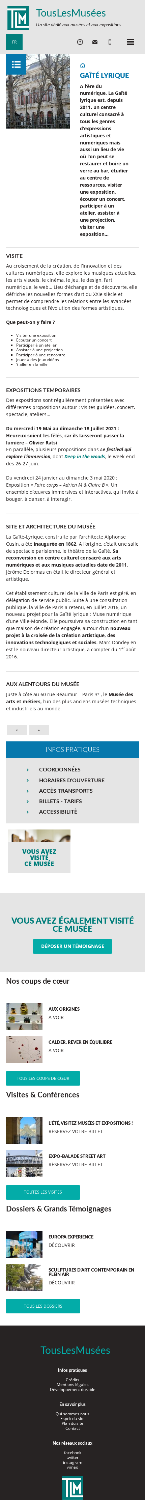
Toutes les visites (43, 1192)
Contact (72, 1428)
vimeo (72, 1467)
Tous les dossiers (43, 1306)
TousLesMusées (71, 13)
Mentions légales (73, 1384)
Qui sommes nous (72, 1414)
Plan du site (72, 1423)
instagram (72, 1462)
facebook (72, 1452)
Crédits (72, 1380)
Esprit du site (72, 1418)
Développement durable (72, 1389)
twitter (72, 1457)
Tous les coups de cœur (43, 1078)
